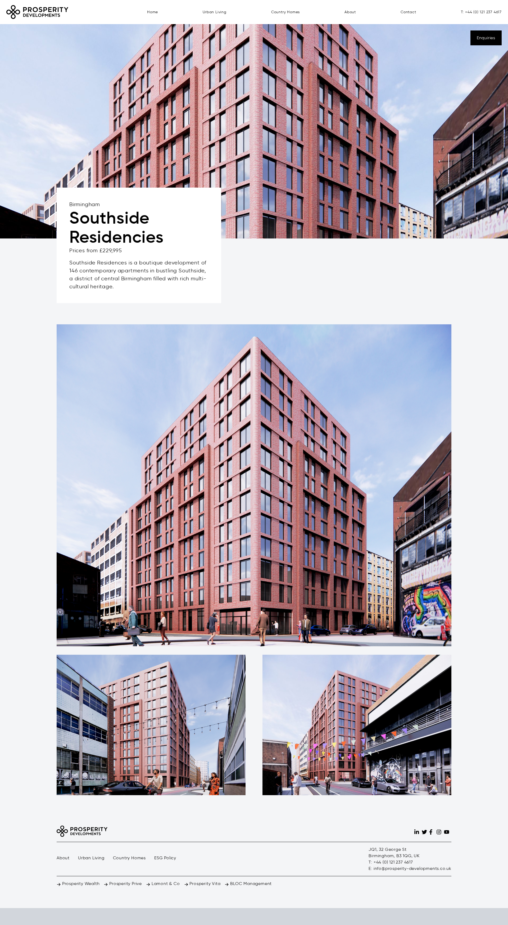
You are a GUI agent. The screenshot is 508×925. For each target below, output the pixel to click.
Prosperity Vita (204, 883)
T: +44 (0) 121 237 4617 (481, 12)
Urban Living (214, 12)
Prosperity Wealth (80, 883)
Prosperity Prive (125, 883)
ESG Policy (165, 857)
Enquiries (486, 37)
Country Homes (285, 12)
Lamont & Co (165, 883)
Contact (408, 12)
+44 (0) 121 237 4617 (393, 862)
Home (152, 12)
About (350, 12)
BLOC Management (250, 883)
